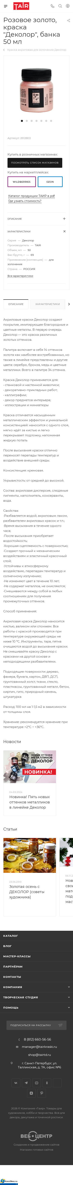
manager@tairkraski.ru (39, 1047)
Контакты (12, 976)
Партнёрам (13, 966)
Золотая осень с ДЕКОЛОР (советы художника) (26, 891)
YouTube (36, 1083)
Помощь (10, 1007)
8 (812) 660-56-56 (37, 1039)
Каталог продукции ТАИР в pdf (31, 196)
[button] (21, 121)
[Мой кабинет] (68, 6)
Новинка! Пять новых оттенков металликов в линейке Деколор (29, 802)
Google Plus (57, 1083)
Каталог (10, 935)
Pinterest (41, 1093)
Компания (12, 987)
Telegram (26, 1083)
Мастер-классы (16, 956)
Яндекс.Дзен (31, 1093)
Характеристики (47, 304)
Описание (15, 304)
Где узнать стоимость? (24, 201)
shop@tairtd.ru (39, 1055)
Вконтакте (16, 1083)
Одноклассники (47, 1083)
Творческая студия (20, 997)
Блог (7, 946)
